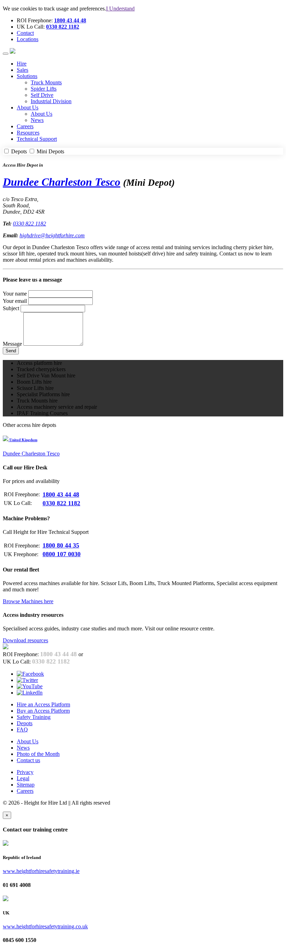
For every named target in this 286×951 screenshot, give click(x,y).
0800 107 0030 (62, 554)
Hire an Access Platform (43, 704)
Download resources (25, 640)
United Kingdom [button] (22, 440)
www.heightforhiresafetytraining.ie (41, 871)
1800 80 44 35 (61, 545)
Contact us (28, 760)
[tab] (143, 439)
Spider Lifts (44, 89)
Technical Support (37, 139)
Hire (22, 64)
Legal (23, 778)
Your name (15, 294)
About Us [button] (27, 107)
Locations (27, 39)
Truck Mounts (46, 82)
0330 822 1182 (62, 27)
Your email (15, 301)
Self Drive (42, 95)
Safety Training (34, 717)
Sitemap (26, 785)
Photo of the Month (38, 754)
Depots (19, 151)
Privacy (25, 772)
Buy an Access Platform (43, 711)
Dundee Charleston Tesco (61, 182)
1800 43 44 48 (70, 20)
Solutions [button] (27, 76)
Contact (25, 33)
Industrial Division (51, 101)
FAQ (22, 730)
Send (11, 350)
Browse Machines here (28, 601)
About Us (41, 114)
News (37, 120)
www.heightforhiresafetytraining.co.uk (45, 926)
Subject (11, 308)
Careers (25, 126)
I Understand (120, 8)
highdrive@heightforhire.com (52, 235)
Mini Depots (49, 151)
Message (12, 344)
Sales (22, 70)
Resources (28, 133)
